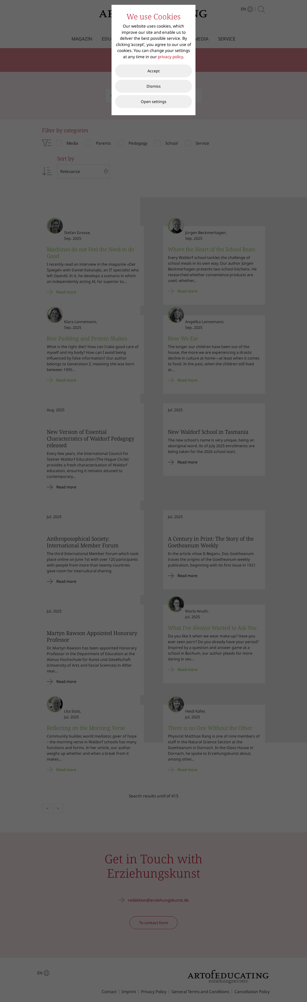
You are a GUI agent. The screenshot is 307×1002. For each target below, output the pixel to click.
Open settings (153, 101)
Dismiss (154, 86)
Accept (154, 71)
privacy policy (170, 56)
